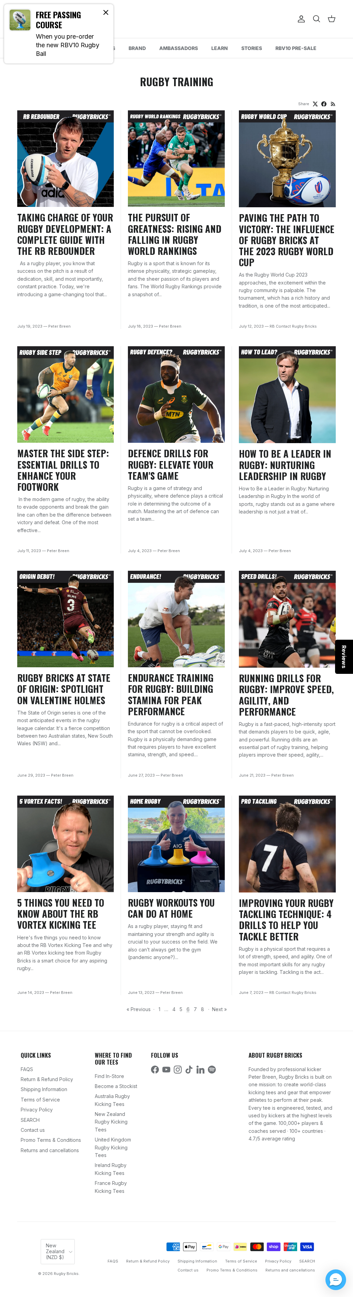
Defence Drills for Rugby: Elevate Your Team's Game (170, 464)
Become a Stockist (116, 1086)
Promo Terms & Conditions (51, 1140)
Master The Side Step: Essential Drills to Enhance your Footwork (63, 469)
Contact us (33, 1130)
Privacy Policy (37, 1110)
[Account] (299, 19)
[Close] (105, 12)
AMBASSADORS (178, 48)
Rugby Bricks (66, 1273)
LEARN (219, 48)
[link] (58, 33)
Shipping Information (44, 1089)
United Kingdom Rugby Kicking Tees (113, 1147)
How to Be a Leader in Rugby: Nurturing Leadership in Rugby (285, 464)
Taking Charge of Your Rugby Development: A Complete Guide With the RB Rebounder (65, 233)
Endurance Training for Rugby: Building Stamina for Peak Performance (170, 694)
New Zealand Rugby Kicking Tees (111, 1122)
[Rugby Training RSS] (333, 104)
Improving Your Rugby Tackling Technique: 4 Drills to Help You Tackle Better (286, 919)
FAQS (27, 1069)
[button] (335, 1279)
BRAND (137, 48)
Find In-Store (109, 1076)
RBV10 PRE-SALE (295, 48)
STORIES (251, 48)
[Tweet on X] (315, 104)
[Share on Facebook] (323, 104)
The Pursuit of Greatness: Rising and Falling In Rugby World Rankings (174, 233)
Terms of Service (40, 1100)
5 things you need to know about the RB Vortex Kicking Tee (60, 913)
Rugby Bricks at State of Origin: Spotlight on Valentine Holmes (63, 689)
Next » (219, 1009)
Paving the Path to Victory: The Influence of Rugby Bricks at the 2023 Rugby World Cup (286, 240)
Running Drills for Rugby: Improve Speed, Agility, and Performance (286, 694)
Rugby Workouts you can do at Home (171, 908)
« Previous (139, 1009)
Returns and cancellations (50, 1150)
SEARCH (30, 1120)
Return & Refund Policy (47, 1079)
